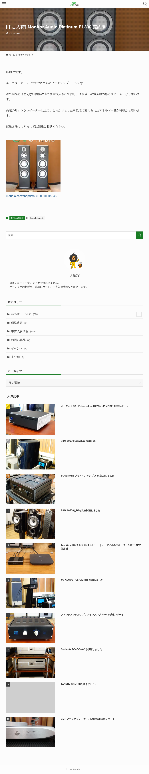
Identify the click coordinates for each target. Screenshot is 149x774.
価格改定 (19, 322)
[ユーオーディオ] (75, 4)
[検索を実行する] (139, 235)
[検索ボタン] (145, 4)
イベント (19, 348)
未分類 (17, 357)
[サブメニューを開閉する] (139, 314)
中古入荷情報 (17, 217)
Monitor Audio (37, 217)
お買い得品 (20, 340)
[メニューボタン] (4, 4)
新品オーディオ (24, 314)
